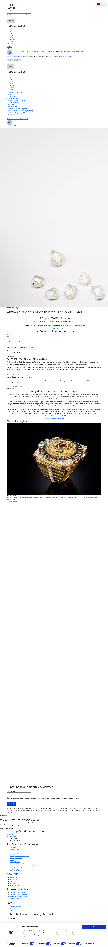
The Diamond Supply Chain (18, 897)
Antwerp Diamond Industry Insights (18, 375)
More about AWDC (13, 373)
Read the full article (13, 502)
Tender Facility (14, 885)
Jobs (11, 881)
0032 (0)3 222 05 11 (13, 834)
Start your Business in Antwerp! (54, 419)
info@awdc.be (11, 836)
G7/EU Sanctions (12, 115)
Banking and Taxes (13, 99)
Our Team (13, 883)
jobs (11, 31)
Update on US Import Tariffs (54, 328)
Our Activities (14, 879)
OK (94, 927)
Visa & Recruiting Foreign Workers (18, 113)
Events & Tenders (15, 906)
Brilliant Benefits (12, 107)
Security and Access (13, 103)
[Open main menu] (9, 49)
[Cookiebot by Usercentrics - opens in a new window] (11, 943)
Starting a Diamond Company (16, 101)
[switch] (48, 943)
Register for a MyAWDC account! (17, 119)
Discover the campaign (14, 386)
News (11, 908)
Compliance (10, 94)
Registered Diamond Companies (17, 109)
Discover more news (13, 784)
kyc (11, 33)
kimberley (13, 37)
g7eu (11, 43)
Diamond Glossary (15, 899)
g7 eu (11, 35)
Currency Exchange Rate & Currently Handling (21, 316)
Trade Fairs (10, 105)
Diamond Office (12, 97)
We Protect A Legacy (16, 870)
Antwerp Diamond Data (17, 893)
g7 (10, 29)
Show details (88, 943)
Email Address (11, 791)
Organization (14, 877)
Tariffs (12, 860)
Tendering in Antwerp (14, 117)
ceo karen (13, 39)
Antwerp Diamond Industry (18, 895)
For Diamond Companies (15, 92)
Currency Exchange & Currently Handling (20, 111)
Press (11, 910)
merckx (12, 41)
